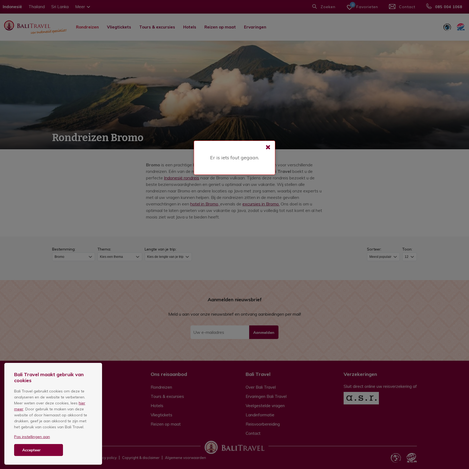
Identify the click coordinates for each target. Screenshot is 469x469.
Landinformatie (260, 414)
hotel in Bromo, (205, 204)
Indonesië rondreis (181, 177)
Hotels (189, 27)
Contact (253, 433)
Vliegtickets (119, 27)
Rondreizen (87, 27)
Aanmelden (263, 332)
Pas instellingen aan (32, 436)
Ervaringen (255, 27)
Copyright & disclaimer (141, 457)
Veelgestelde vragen (265, 405)
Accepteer (31, 450)
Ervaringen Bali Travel (266, 396)
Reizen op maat (220, 27)
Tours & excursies (157, 27)
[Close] (268, 147)
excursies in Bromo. (261, 204)
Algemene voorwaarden (185, 457)
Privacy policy (105, 457)
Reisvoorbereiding (263, 424)
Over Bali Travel (261, 387)
